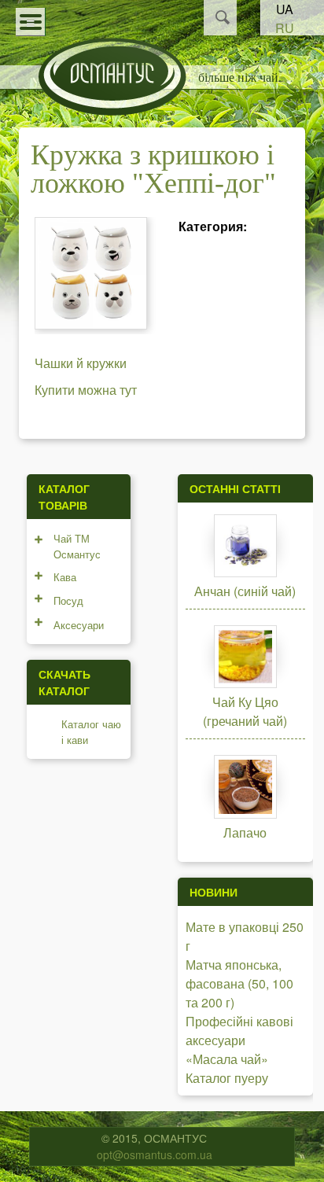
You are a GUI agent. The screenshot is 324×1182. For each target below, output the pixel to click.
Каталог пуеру (227, 1078)
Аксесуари (78, 624)
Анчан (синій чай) (245, 591)
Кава (64, 576)
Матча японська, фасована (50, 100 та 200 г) (239, 983)
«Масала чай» (227, 1059)
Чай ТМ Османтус (77, 546)
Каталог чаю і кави (91, 731)
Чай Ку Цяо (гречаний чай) (245, 711)
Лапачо (245, 832)
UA (284, 9)
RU (284, 28)
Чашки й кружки (81, 363)
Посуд (68, 600)
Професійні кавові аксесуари (239, 1030)
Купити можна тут (86, 390)
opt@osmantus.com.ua (154, 1154)
